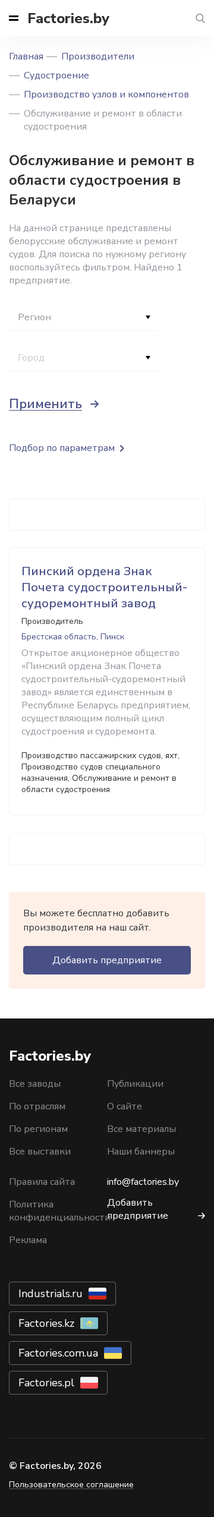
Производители (97, 56)
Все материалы (141, 1129)
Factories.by (68, 18)
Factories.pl (46, 1383)
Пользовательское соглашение (71, 1484)
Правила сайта (42, 1181)
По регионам (38, 1129)
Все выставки (40, 1151)
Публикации (135, 1083)
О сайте (124, 1106)
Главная (26, 56)
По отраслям (37, 1106)
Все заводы (35, 1083)
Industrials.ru (50, 1293)
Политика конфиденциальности (60, 1211)
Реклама (28, 1240)
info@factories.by (143, 1181)
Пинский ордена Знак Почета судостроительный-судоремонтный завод (104, 587)
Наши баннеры (141, 1151)
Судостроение (56, 75)
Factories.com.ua (58, 1353)
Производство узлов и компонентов (106, 94)
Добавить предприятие (107, 960)
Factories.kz (46, 1323)
